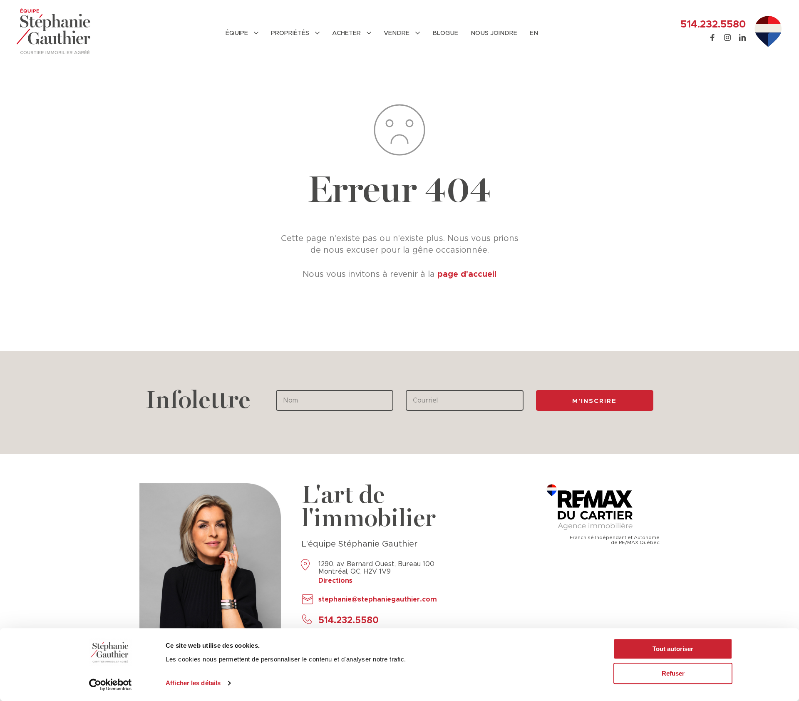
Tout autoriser (673, 648)
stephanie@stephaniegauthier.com (377, 599)
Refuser (673, 673)
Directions (335, 580)
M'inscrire (594, 401)
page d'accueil (466, 274)
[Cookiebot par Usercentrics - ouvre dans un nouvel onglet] (110, 685)
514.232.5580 (713, 25)
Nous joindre (494, 33)
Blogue (445, 33)
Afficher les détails (193, 682)
